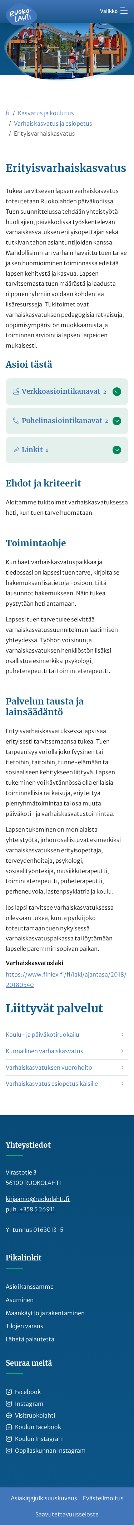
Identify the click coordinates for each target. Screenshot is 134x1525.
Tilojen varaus (24, 1326)
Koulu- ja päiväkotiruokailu (42, 1034)
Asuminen (20, 1299)
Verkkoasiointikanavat (64, 391)
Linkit (35, 450)
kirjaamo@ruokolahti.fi (38, 1198)
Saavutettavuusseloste (67, 1514)
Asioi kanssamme (30, 1286)
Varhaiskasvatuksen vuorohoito (49, 1067)
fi (8, 113)
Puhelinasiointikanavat (65, 421)
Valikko (109, 11)
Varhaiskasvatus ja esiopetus (53, 123)
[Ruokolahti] (21, 14)
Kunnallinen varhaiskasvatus (44, 1051)
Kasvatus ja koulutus (46, 113)
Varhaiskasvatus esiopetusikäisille (52, 1083)
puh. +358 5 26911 (30, 1209)
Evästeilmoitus (103, 1498)
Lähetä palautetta (30, 1339)
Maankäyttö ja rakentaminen (45, 1313)
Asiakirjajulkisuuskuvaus (44, 1498)
